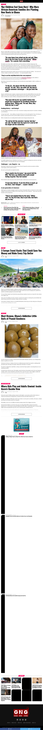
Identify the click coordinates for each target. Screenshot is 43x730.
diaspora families (35, 202)
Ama (6, 322)
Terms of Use (20, 722)
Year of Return (12, 203)
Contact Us (34, 722)
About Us (8, 722)
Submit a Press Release (27, 722)
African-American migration (26, 202)
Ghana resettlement (5, 203)
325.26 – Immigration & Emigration (14, 202)
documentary (26, 77)
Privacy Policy (14, 722)
